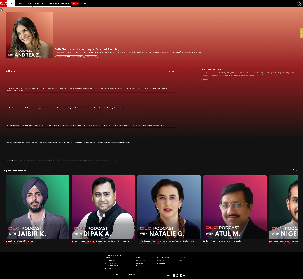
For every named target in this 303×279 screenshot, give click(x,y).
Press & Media (161, 263)
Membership (139, 263)
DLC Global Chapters (163, 257)
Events (43, 3)
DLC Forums (27, 3)
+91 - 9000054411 (111, 263)
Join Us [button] (74, 3)
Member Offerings (141, 260)
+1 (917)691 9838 (111, 260)
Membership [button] (65, 3)
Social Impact (161, 260)
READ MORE (206, 79)
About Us (138, 257)
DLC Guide (19, 3)
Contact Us (182, 257)
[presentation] (293, 170)
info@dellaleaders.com (112, 265)
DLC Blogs (139, 266)
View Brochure (110, 268)
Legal (180, 260)
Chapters (36, 3)
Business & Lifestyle (53, 3)
